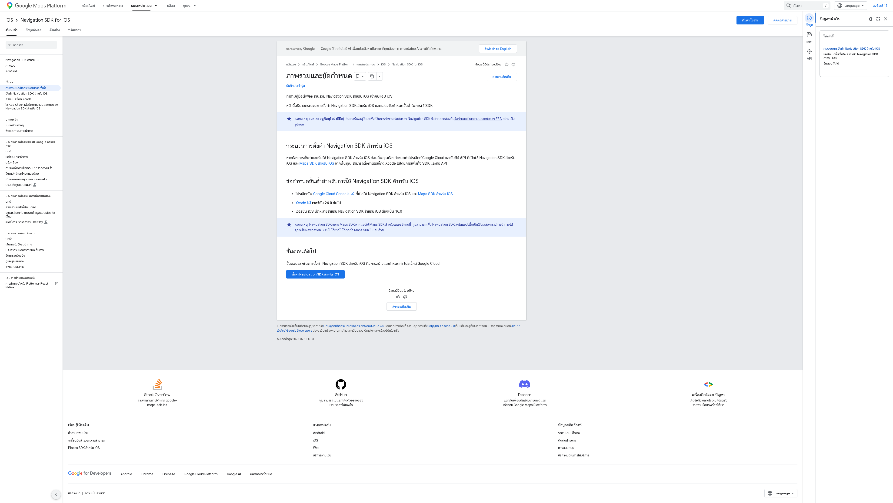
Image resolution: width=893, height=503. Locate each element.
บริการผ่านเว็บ (322, 455)
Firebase (169, 474)
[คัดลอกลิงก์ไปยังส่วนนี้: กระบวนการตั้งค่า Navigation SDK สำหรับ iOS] (397, 146)
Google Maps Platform (335, 64)
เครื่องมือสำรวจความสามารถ (86, 440)
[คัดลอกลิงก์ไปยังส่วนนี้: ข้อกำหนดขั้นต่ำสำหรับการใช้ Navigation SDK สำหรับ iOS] (423, 181)
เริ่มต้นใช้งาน (750, 20)
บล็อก (171, 5)
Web (316, 448)
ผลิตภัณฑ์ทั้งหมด (261, 474)
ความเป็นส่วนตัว (95, 493)
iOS (9, 20)
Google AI (234, 474)
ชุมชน (186, 5)
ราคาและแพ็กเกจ (569, 433)
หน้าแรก (291, 64)
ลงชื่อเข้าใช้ (880, 5)
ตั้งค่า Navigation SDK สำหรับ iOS (315, 274)
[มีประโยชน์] (506, 64)
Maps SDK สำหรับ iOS (316, 163)
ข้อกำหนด (74, 493)
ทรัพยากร (74, 30)
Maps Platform (49, 6)
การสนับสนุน (566, 448)
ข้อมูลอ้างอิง (33, 30)
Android (319, 433)
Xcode (301, 203)
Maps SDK (347, 224)
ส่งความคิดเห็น (502, 77)
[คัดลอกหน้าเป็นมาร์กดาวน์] (372, 76)
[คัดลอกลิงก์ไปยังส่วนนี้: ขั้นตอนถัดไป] (321, 252)
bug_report (870, 19)
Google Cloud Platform (201, 474)
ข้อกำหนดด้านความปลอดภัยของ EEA (478, 119)
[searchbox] (31, 45)
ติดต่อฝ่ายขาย (782, 20)
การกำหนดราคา (113, 5)
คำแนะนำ (11, 30)
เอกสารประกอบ (141, 5)
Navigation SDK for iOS (45, 20)
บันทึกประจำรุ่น (295, 86)
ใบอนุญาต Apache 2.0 (441, 326)
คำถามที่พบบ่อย (78, 433)
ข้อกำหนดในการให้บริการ (573, 455)
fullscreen (878, 19)
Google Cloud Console (331, 194)
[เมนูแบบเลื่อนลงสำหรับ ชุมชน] (196, 5)
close (885, 19)
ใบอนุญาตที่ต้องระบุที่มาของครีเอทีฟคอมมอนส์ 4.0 (353, 326)
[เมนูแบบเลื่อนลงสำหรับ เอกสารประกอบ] (157, 5)
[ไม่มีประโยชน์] (513, 64)
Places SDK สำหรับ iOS (84, 448)
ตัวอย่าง (55, 30)
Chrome (147, 474)
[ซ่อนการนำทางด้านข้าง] (56, 494)
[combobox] (807, 5)
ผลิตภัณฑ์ (88, 5)
